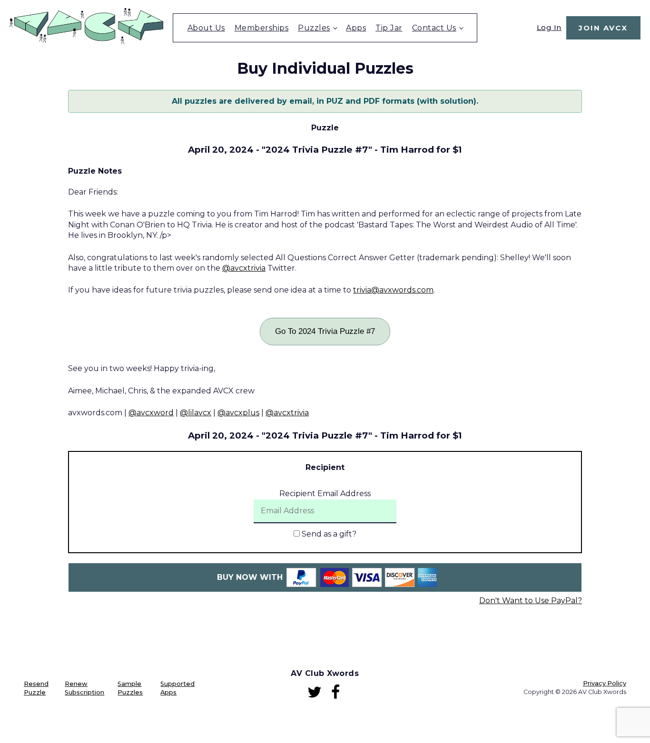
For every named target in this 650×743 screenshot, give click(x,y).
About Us (206, 27)
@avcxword (151, 412)
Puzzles (314, 27)
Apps (356, 27)
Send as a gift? (328, 533)
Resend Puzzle (36, 688)
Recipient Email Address (325, 493)
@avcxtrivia (244, 268)
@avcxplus (238, 412)
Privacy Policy (604, 683)
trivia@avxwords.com (393, 289)
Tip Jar (389, 27)
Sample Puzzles (130, 688)
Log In (549, 27)
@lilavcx (195, 412)
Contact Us (434, 27)
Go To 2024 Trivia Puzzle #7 (325, 331)
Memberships (262, 27)
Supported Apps (177, 688)
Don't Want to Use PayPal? (530, 600)
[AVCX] (86, 41)
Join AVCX (603, 27)
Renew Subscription (84, 688)
